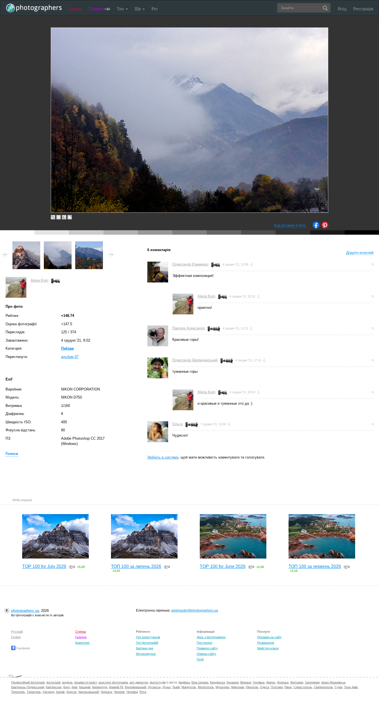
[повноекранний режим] (69, 217)
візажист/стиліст (85, 682)
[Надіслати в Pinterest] (325, 227)
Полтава (277, 687)
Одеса (264, 687)
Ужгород (48, 692)
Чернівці (132, 692)
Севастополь (303, 687)
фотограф (53, 682)
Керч (66, 687)
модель (67, 682)
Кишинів (84, 687)
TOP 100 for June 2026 (223, 566)
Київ (74, 687)
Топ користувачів (148, 637)
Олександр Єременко (190, 264)
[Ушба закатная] (26, 244)
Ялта (142, 692)
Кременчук (99, 687)
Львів (176, 687)
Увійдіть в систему (162, 457)
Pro (154, 8)
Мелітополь (206, 687)
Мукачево (222, 687)
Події (200, 659)
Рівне (288, 687)
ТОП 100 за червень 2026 (315, 566)
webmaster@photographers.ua (194, 610)
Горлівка (258, 682)
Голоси (12, 454)
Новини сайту (206, 653)
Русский (17, 631)
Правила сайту (207, 648)
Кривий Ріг (116, 687)
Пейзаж (67, 348)
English (16, 637)
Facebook (23, 648)
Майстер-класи (268, 648)
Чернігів (119, 692)
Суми (338, 687)
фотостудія (158, 682)
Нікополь (252, 687)
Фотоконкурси (146, 653)
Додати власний (359, 253)
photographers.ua (25, 611)
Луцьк (166, 687)
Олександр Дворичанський (195, 360)
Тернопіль (18, 692)
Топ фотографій (147, 642)
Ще (138, 8)
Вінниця (245, 682)
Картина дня (144, 648)
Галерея (99, 8)
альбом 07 (70, 357)
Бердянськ (217, 682)
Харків (60, 692)
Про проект (205, 642)
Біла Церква (199, 682)
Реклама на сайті (269, 637)
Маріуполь (188, 687)
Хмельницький (88, 692)
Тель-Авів (351, 687)
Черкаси (106, 692)
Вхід (342, 8)
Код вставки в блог (290, 225)
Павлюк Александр (188, 328)
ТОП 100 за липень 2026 (136, 566)
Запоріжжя (312, 682)
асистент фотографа (113, 682)
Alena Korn (39, 280)
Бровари (233, 682)
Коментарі (82, 642)
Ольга (177, 424)
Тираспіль (34, 692)
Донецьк (283, 682)
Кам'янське (54, 687)
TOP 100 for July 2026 (44, 566)
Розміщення (265, 642)
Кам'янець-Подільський (27, 687)
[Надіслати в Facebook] (316, 227)
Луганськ (154, 687)
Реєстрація (363, 8)
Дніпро (270, 682)
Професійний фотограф (28, 682)
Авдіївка (184, 682)
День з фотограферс (211, 637)
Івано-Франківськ (333, 682)
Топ (121, 8)
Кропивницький (135, 687)
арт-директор (139, 682)
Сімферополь (323, 687)
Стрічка (74, 8)
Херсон (71, 692)
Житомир (296, 682)
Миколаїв (237, 687)
